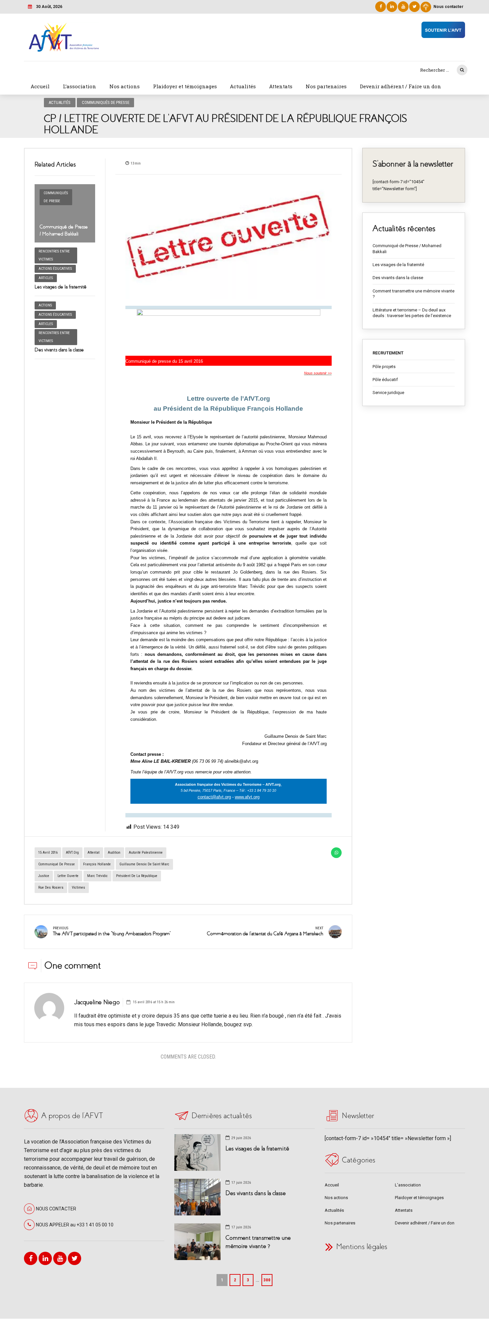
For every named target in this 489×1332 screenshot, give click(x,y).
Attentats (280, 86)
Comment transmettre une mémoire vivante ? (413, 293)
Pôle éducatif (385, 379)
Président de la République (136, 876)
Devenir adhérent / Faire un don (400, 86)
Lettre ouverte (68, 876)
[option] (228, 241)
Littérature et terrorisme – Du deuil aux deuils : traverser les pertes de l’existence (412, 312)
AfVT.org (72, 852)
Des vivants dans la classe (59, 349)
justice (43, 876)
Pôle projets (384, 366)
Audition (114, 852)
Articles (46, 278)
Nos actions (124, 86)
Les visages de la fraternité (60, 286)
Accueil (40, 86)
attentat (93, 852)
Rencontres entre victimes (54, 255)
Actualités (243, 86)
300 (266, 1279)
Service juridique (388, 392)
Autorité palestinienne (146, 852)
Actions (45, 305)
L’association (79, 86)
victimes (78, 887)
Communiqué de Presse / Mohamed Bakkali (407, 248)
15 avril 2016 (48, 852)
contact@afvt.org (214, 796)
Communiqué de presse (56, 864)
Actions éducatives (55, 268)
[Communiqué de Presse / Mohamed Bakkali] (64, 213)
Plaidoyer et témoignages (185, 86)
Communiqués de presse (105, 102)
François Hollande (97, 864)
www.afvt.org (247, 796)
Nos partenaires (326, 86)
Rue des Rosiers (51, 887)
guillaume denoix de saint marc (144, 864)
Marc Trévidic (97, 876)
